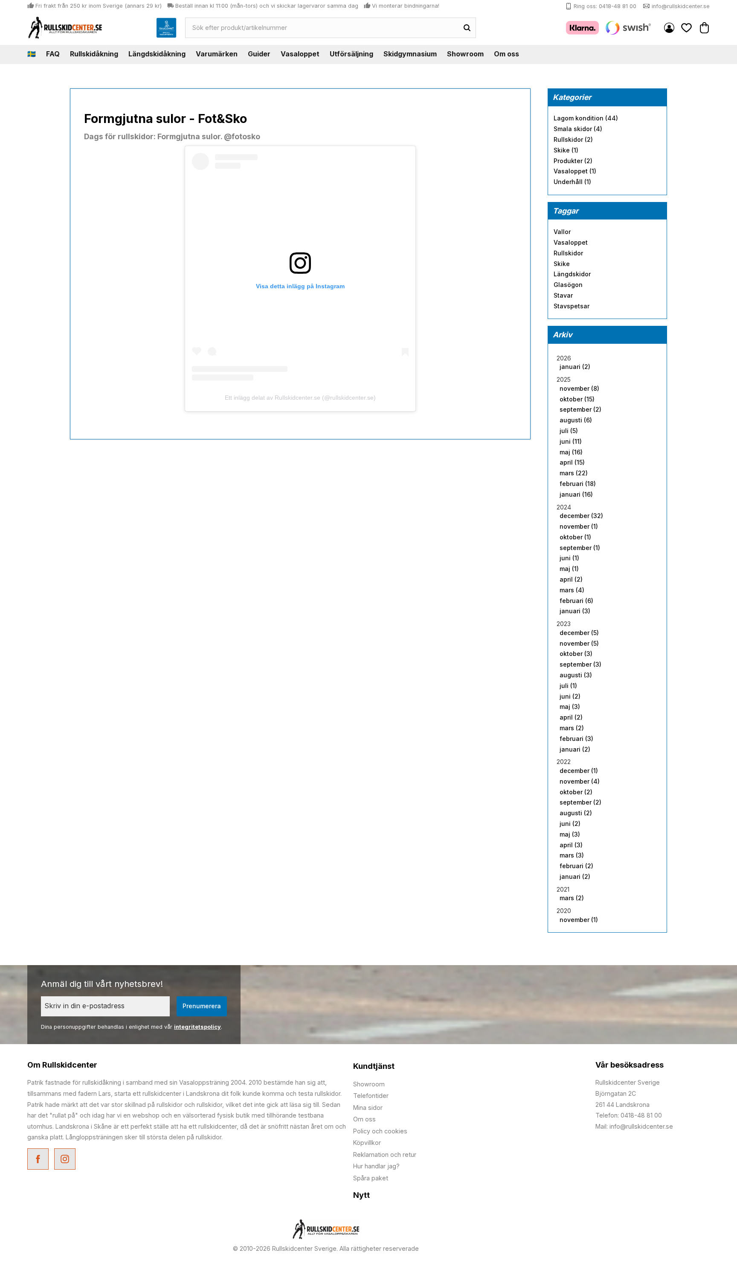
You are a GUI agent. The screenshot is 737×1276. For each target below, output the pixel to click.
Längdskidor (572, 274)
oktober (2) (576, 792)
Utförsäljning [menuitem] (351, 54)
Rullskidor (568, 253)
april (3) (571, 845)
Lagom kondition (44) (586, 118)
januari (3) (575, 611)
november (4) (580, 781)
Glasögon (568, 284)
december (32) (581, 515)
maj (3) (570, 706)
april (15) (572, 462)
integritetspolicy (197, 1027)
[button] (687, 27)
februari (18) (578, 483)
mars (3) (572, 855)
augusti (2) (576, 813)
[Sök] (467, 28)
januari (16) (576, 494)
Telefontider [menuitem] (371, 1095)
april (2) (571, 579)
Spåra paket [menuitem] (370, 1178)
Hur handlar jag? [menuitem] (376, 1166)
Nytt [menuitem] (361, 1195)
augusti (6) (576, 420)
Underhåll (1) (572, 182)
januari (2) (575, 366)
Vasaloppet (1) (575, 171)
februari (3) (576, 738)
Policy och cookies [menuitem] (380, 1131)
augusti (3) (576, 675)
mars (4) (572, 590)
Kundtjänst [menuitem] (374, 1066)
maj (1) (569, 568)
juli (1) (568, 685)
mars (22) (574, 473)
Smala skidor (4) (578, 129)
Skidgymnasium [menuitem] (410, 54)
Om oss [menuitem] (506, 54)
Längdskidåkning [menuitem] (157, 54)
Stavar (563, 295)
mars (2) (572, 728)
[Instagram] (66, 1160)
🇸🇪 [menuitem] (31, 54)
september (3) (580, 664)
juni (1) (569, 558)
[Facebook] (39, 1160)
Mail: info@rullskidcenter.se (634, 1126)
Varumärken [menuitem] (217, 54)
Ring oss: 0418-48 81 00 (605, 6)
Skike (562, 263)
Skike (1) (566, 150)
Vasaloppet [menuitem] (300, 54)
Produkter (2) (573, 161)
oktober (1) (575, 537)
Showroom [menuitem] (465, 54)
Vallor (562, 231)
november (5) (579, 643)
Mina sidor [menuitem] (669, 28)
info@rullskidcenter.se (681, 6)
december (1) (579, 770)
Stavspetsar (571, 306)
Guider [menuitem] (259, 54)
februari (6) (576, 600)
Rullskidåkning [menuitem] (94, 54)
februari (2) (576, 866)
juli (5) (569, 430)
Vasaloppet (571, 242)
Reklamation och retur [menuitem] (384, 1154)
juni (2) (570, 696)
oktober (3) (576, 653)
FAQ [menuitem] (53, 54)
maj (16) (571, 452)
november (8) (579, 388)
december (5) (579, 632)
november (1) (579, 526)
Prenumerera (202, 1006)
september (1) (580, 547)
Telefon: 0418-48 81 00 (628, 1115)
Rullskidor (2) (573, 139)
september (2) (580, 409)
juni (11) (571, 441)
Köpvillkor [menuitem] (367, 1142)
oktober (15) (577, 399)
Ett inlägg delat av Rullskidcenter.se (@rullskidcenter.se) (300, 397)
